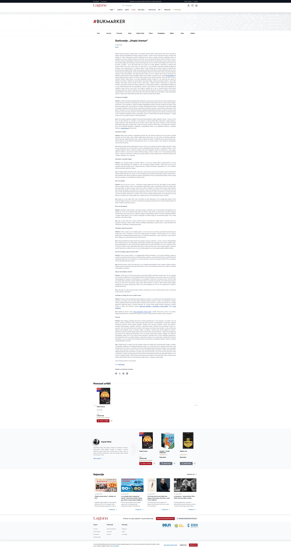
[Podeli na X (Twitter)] (120, 373)
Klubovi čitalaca (187, 1)
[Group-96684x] (193, 526)
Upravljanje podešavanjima (170, 545)
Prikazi (116, 47)
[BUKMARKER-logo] (109, 21)
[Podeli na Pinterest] (123, 373)
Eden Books (96, 1)
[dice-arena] (179, 526)
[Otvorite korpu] (196, 5)
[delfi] (166, 526)
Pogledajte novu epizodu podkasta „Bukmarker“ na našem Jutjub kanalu (145, 1)
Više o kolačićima (115, 546)
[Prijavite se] (188, 5)
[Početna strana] (100, 5)
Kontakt (196, 1)
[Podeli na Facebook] (116, 373)
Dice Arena (104, 1)
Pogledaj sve (191, 474)
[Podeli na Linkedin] (127, 373)
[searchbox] (145, 5)
